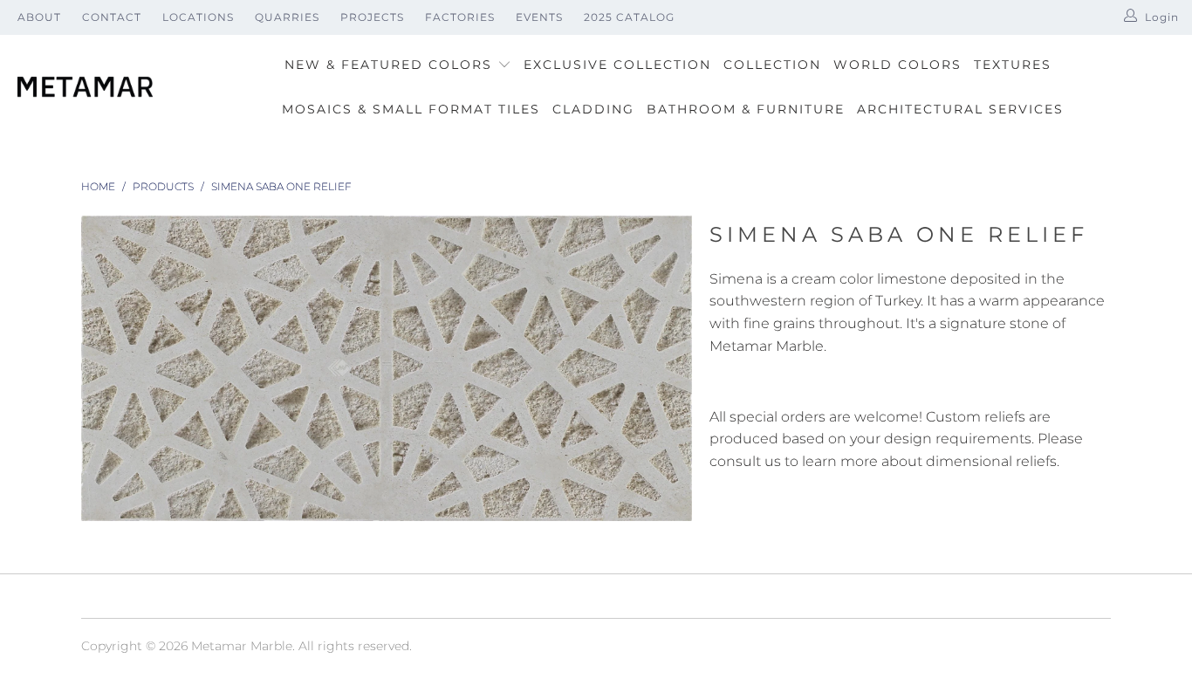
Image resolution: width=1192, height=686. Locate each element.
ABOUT (39, 17)
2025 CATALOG (629, 17)
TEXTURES (1013, 64)
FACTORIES (460, 17)
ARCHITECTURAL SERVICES (960, 109)
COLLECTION (772, 64)
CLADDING (593, 109)
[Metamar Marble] (85, 88)
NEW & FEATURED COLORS (390, 64)
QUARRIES (287, 17)
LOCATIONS (198, 17)
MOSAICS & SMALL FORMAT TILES (411, 109)
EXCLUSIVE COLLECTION (617, 64)
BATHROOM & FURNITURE (746, 109)
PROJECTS (372, 17)
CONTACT (111, 17)
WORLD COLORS (897, 64)
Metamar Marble (241, 646)
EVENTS (539, 17)
